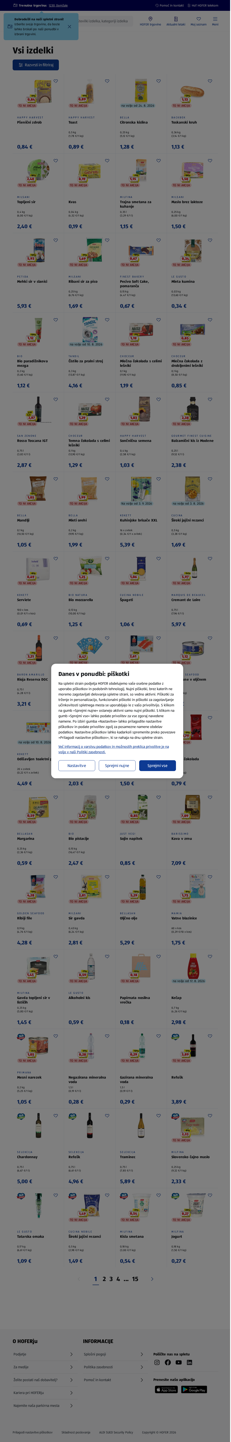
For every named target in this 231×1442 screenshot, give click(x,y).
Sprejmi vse (157, 766)
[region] (117, 721)
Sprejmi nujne (117, 766)
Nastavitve (76, 766)
